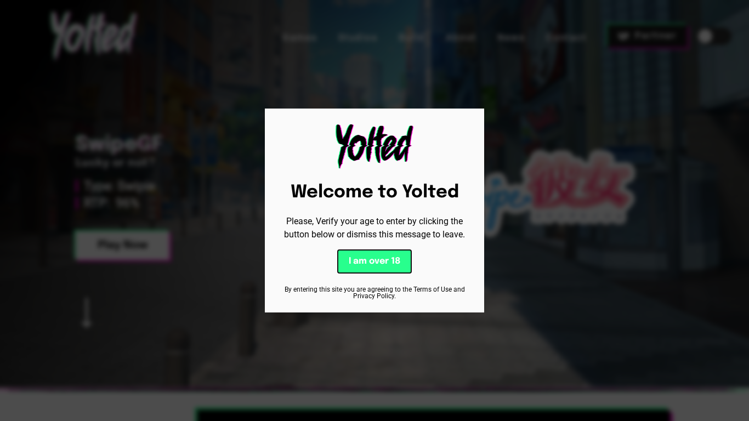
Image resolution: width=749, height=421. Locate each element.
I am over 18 (374, 261)
